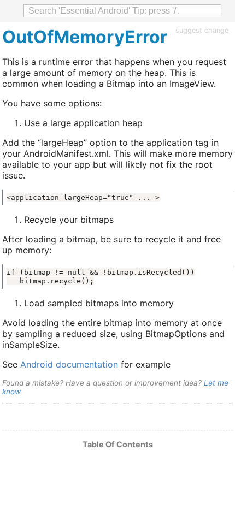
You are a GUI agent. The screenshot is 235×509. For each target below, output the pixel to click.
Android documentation (69, 364)
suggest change (201, 30)
